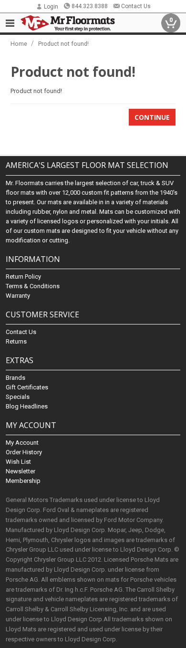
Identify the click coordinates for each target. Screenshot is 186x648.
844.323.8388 (90, 6)
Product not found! (63, 43)
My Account (22, 442)
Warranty (18, 295)
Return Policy (23, 276)
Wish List (18, 461)
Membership (23, 480)
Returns (16, 341)
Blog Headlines (27, 406)
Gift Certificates (27, 387)
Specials (18, 396)
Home (18, 43)
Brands (15, 377)
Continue (152, 117)
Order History (24, 452)
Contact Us (136, 6)
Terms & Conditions (33, 286)
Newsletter (20, 471)
